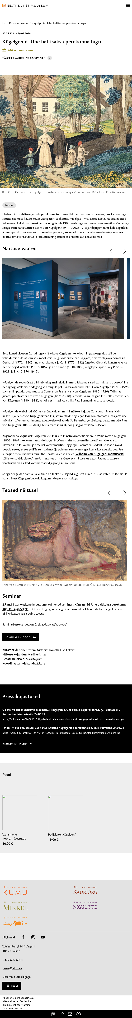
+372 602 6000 (12, 960)
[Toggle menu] (128, 6)
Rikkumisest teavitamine (16, 1004)
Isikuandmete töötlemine (17, 1001)
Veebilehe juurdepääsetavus (18, 997)
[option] (63, 301)
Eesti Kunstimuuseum (15, 23)
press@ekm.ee (12, 968)
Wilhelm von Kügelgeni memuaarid (99, 454)
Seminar (11, 596)
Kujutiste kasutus (12, 1008)
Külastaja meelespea (14, 1011)
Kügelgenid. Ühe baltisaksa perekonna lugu (59, 23)
